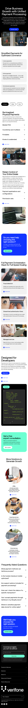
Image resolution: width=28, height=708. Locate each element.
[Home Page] (5, 2)
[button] (26, 2)
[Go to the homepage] (12, 689)
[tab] (5, 104)
